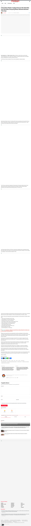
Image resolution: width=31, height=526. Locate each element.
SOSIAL (22, 505)
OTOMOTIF (2, 507)
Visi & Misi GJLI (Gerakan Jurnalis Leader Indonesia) (7, 522)
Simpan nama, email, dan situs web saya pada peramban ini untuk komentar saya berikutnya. (14, 403)
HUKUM (2, 505)
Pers (14, 360)
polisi (17, 360)
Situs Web (17, 399)
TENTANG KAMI (9, 3)
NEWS (5, 3)
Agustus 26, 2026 (3, 428)
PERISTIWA (12, 506)
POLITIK (12, 507)
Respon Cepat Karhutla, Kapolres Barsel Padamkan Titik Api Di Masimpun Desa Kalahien (16, 433)
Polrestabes (22, 360)
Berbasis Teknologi (5, 360)
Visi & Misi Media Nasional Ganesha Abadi (19, 522)
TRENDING (22, 507)
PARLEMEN (12, 504)
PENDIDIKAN (12, 505)
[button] (2, 525)
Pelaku (12, 360)
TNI (21, 506)
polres (19, 360)
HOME (2, 3)
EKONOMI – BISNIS (3, 504)
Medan (9, 360)
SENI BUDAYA (22, 504)
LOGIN (14, 3)
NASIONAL (2, 506)
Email (2, 399)
